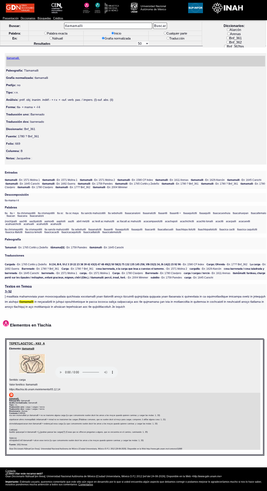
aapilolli (61, 221)
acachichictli (187, 221)
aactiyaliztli (35, 221)
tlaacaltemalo (258, 213)
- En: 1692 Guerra (58, 183)
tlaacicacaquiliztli (71, 232)
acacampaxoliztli (153, 221)
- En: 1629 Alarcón (208, 180)
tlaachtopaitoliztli (207, 229)
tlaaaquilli (204, 213)
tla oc (60, 213)
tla (6, 213)
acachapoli (171, 221)
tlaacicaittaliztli (91, 232)
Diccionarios (28, 18)
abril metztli (83, 221)
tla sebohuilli (115, 213)
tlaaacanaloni (132, 213)
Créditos (58, 18)
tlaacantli (150, 229)
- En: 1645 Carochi (244, 180)
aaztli (71, 221)
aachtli (23, 221)
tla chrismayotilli (26, 213)
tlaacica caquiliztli (247, 229)
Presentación (11, 18)
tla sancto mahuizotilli (93, 213)
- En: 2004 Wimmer (110, 187)
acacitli (219, 221)
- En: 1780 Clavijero (35, 187)
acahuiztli (55, 224)
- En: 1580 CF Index (135, 180)
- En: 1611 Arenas (171, 180)
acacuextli (244, 221)
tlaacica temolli (33, 232)
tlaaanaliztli (149, 213)
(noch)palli (11, 221)
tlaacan (11, 215)
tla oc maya (72, 213)
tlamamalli (28, 348)
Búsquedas (44, 18)
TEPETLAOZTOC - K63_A (27, 343)
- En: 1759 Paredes (95, 183)
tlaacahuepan (240, 213)
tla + (12, 213)
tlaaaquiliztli (190, 213)
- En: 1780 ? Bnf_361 (180, 183)
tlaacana (22, 215)
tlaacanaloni (37, 215)
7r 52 (8, 291)
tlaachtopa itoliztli (185, 229)
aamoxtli (49, 221)
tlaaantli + (175, 213)
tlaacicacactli (51, 232)
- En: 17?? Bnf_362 (72, 187)
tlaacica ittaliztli (14, 232)
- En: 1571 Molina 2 (97, 180)
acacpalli (231, 221)
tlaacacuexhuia (221, 213)
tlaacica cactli (227, 229)
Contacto (10, 470)
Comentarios (85, 484)
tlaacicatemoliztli (111, 232)
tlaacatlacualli (165, 229)
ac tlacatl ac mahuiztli (129, 221)
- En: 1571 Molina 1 (22, 180)
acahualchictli (13, 224)
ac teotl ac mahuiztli (103, 221)
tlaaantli (162, 213)
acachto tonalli (204, 221)
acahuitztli (42, 224)
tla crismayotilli (46, 213)
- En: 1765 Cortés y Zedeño (137, 183)
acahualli (29, 224)
